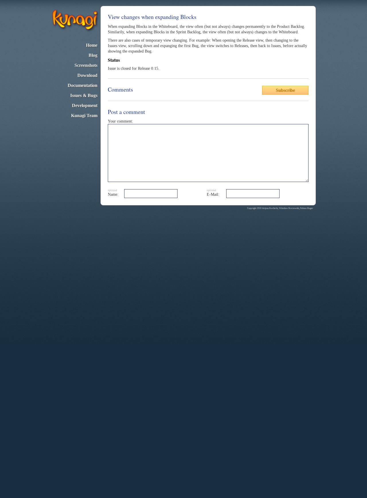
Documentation (82, 85)
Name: (113, 194)
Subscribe (285, 90)
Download (87, 75)
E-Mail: (213, 194)
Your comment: (120, 121)
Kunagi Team (84, 115)
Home (91, 45)
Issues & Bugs (83, 95)
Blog (93, 55)
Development (84, 105)
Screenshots (86, 65)
